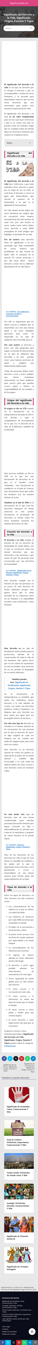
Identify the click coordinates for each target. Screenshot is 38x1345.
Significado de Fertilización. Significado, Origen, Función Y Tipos (19, 685)
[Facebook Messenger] (10, 1058)
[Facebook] (4, 1058)
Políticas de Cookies (9, 1334)
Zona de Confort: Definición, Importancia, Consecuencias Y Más (16, 1315)
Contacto (5, 1329)
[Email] (35, 1342)
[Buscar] (30, 27)
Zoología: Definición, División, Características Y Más (12, 1306)
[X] (15, 1058)
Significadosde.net (19, 3)
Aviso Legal (6, 1327)
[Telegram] (33, 1058)
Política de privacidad (9, 1332)
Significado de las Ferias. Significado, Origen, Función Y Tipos (10, 1068)
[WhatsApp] (27, 1058)
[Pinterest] (21, 1058)
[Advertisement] (19, 63)
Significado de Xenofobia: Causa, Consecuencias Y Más (13, 1302)
